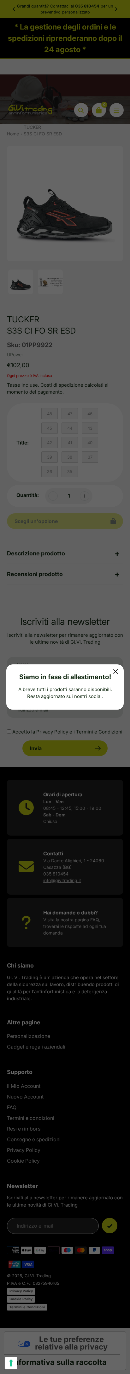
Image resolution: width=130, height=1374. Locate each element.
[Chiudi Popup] (116, 671)
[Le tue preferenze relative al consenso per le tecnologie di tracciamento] (11, 1363)
